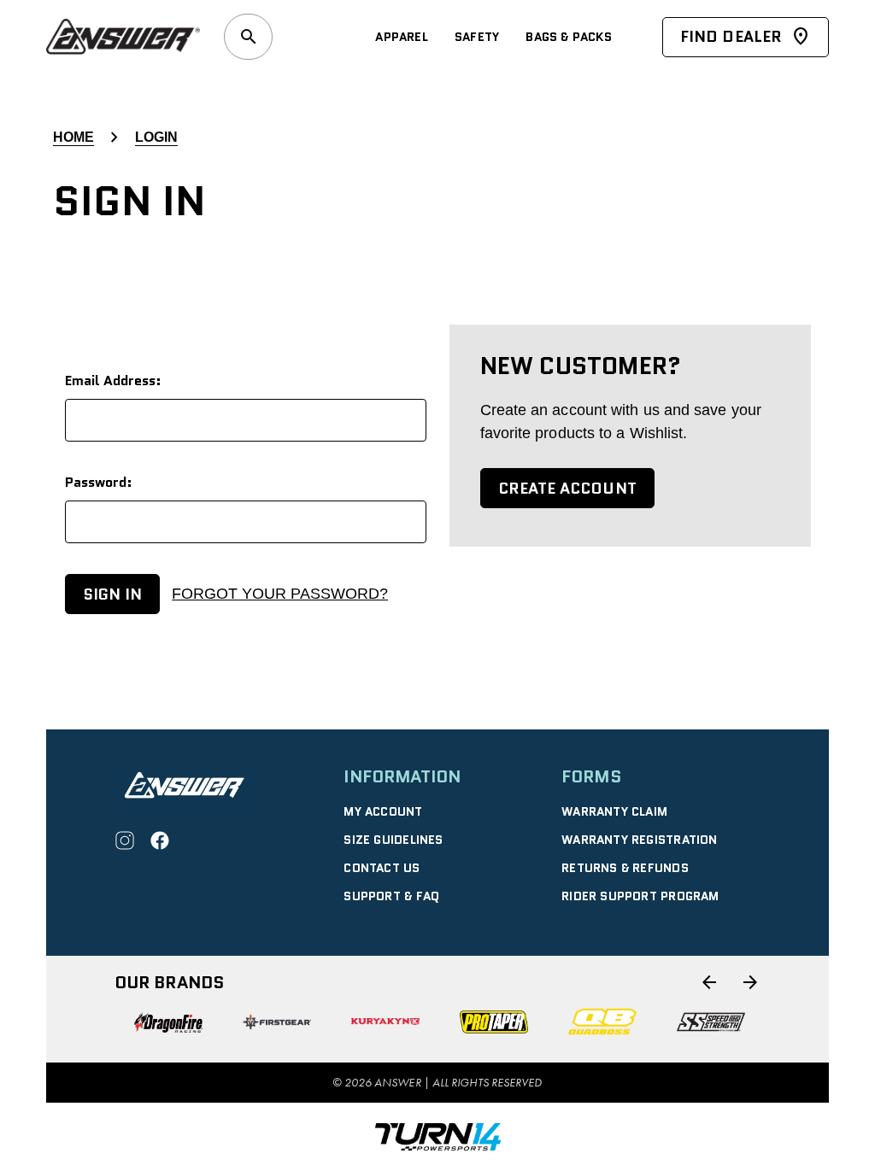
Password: (98, 482)
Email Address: (113, 380)
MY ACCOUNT (383, 811)
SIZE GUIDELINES (393, 839)
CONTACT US (382, 867)
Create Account (567, 488)
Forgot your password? (280, 593)
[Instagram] (125, 840)
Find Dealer (731, 37)
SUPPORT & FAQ (391, 896)
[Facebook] (160, 840)
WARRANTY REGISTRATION (639, 839)
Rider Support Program (640, 896)
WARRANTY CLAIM (614, 811)
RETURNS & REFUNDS (625, 867)
